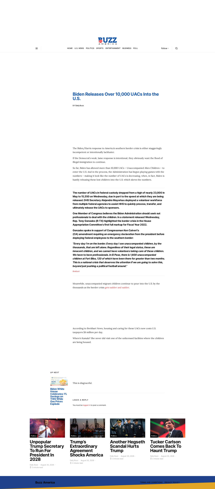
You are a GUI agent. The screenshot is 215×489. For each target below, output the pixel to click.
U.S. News (79, 48)
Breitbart (76, 271)
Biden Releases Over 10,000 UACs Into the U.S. (116, 96)
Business (126, 48)
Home (70, 48)
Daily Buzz (80, 105)
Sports (99, 48)
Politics (90, 48)
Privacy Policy (172, 482)
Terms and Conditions (151, 482)
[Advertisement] (107, 17)
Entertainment (113, 48)
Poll (135, 48)
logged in (86, 405)
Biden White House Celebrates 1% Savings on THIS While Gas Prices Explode (58, 396)
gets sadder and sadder (117, 287)
